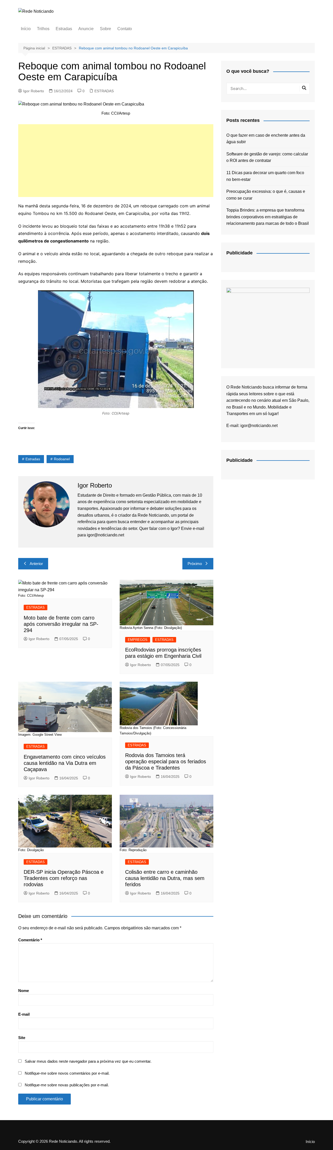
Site (21, 1037)
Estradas (64, 29)
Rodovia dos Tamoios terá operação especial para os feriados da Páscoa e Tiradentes (165, 761)
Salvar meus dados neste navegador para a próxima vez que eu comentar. (88, 1061)
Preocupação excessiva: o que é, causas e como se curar (265, 194)
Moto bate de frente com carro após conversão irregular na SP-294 (61, 624)
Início (26, 29)
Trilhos (43, 29)
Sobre (105, 29)
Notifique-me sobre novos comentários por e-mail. (67, 1073)
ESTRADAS (104, 91)
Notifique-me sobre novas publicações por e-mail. (67, 1085)
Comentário (30, 940)
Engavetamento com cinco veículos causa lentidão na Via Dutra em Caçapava (65, 763)
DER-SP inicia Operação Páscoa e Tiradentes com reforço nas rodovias (64, 878)
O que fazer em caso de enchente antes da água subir (265, 138)
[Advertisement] (115, 160)
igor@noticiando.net (259, 425)
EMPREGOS (138, 640)
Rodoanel (62, 459)
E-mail (24, 1014)
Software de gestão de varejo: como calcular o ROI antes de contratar (267, 157)
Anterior (36, 563)
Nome (23, 990)
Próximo (195, 563)
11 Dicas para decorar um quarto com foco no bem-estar (265, 176)
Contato (124, 29)
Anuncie (86, 29)
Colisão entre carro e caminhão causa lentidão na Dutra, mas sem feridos (164, 878)
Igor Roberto (33, 91)
